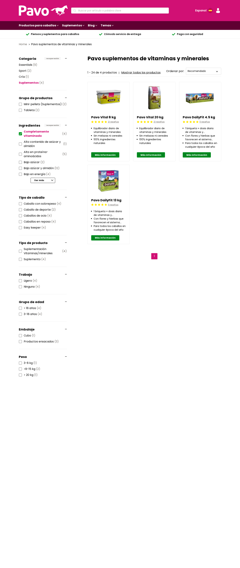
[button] (218, 10)
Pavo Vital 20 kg (150, 117)
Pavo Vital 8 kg (103, 117)
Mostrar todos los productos (141, 72)
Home (23, 44)
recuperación (52, 58)
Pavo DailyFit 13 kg (106, 200)
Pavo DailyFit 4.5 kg (199, 117)
